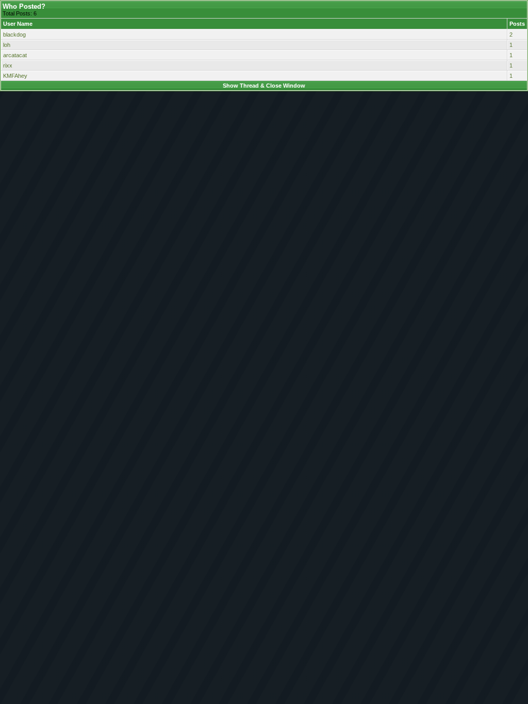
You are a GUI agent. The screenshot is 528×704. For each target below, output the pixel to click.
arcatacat (15, 55)
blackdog (14, 34)
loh (6, 45)
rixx (7, 65)
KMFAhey (15, 76)
